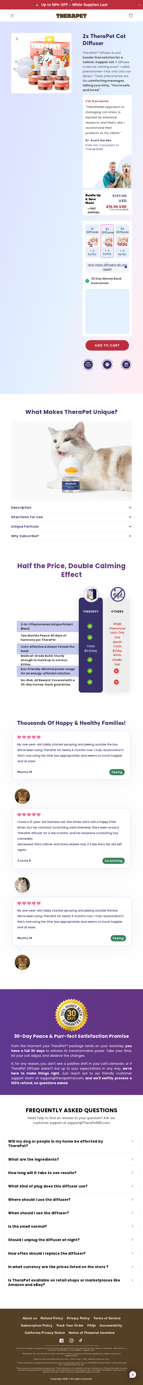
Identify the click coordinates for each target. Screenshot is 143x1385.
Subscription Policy (37, 1325)
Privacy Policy (78, 1318)
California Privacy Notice (45, 1333)
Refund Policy (52, 1318)
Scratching (114, 861)
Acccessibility (111, 1325)
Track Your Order (70, 1325)
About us (30, 1318)
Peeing (117, 772)
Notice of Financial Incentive (92, 1333)
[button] (12, 15)
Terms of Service (107, 1318)
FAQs (91, 1325)
